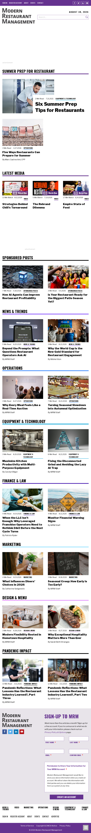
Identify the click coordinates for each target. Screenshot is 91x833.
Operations (28, 148)
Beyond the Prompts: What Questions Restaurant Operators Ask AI (20, 352)
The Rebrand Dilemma (41, 205)
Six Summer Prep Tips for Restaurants (59, 107)
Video (26, 198)
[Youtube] (87, 3)
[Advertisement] (45, 45)
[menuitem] (4, 3)
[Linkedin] (82, 3)
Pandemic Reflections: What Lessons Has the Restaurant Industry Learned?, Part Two (67, 691)
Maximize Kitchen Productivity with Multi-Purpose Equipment (19, 464)
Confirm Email (75, 755)
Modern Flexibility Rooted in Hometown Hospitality (21, 636)
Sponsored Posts (30, 290)
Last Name (74, 742)
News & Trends (29, 344)
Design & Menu (29, 630)
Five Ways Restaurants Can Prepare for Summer (21, 153)
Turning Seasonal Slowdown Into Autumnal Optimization (67, 406)
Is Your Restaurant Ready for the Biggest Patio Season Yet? (68, 298)
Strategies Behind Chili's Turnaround (15, 205)
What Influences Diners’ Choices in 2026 (18, 583)
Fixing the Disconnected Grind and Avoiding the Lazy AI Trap (67, 464)
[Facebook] (74, 3)
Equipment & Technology (66, 98)
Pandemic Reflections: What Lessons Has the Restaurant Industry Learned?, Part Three (21, 693)
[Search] (87, 17)
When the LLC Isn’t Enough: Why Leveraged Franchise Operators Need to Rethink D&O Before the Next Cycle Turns (22, 524)
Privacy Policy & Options (55, 732)
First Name (49, 742)
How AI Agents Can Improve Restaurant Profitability (21, 296)
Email (47, 755)
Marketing (28, 577)
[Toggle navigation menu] (86, 828)
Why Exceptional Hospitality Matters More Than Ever (67, 636)
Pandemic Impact (30, 683)
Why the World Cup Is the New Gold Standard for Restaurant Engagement (65, 352)
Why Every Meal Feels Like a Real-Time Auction (21, 406)
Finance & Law (29, 513)
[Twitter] (78, 3)
